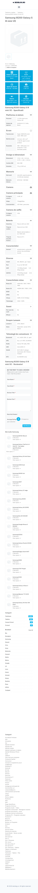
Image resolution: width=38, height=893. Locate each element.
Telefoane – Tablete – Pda (12, 853)
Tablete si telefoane (11, 849)
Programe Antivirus (10, 806)
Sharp (7, 678)
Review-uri (8, 820)
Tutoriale (7, 856)
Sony (6, 648)
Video (6, 863)
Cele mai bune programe (12, 757)
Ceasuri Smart (18, 622)
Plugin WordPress (10, 804)
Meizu (7, 660)
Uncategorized (9, 860)
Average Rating (11, 419)
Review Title (11, 392)
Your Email (10, 386)
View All (30, 630)
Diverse (7, 773)
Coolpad (7, 690)
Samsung (15, 432)
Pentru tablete (9, 797)
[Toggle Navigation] (19, 7)
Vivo (6, 645)
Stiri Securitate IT (10, 844)
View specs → (17, 439)
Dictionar (7, 768)
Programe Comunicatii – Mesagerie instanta (17, 809)
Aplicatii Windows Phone (12, 752)
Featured (7, 779)
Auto (6, 754)
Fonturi (7, 782)
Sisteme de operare (11, 831)
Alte (6, 739)
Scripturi (7, 824)
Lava (6, 669)
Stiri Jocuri (8, 842)
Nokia (7, 657)
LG (6, 666)
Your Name (10, 379)
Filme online (8, 781)
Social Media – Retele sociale (13, 833)
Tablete (18, 619)
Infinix (7, 687)
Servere (7, 827)
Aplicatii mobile (9, 748)
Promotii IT (8, 817)
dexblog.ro (20, 2)
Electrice (7, 775)
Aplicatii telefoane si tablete (13, 750)
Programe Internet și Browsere (14, 813)
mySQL (7, 795)
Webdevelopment (10, 869)
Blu (6, 633)
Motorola (8, 651)
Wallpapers (8, 867)
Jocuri (7, 793)
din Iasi (7, 770)
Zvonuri (18, 625)
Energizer (8, 636)
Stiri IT (7, 838)
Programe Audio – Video (12, 808)
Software (7, 835)
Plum (6, 684)
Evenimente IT (9, 777)
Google (7, 663)
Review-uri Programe (11, 822)
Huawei (7, 654)
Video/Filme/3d (9, 865)
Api (6, 743)
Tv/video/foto (9, 858)
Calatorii (7, 755)
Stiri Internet (8, 836)
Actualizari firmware (11, 737)
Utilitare (7, 862)
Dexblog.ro (8, 766)
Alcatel (7, 675)
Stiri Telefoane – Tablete (12, 847)
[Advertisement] (19, 713)
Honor (7, 672)
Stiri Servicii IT (9, 845)
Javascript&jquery (10, 790)
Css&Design (8, 764)
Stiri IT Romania (9, 840)
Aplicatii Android (9, 744)
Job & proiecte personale (12, 791)
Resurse (7, 818)
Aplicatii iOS (8, 746)
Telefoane (14, 65)
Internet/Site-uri (9, 788)
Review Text (11, 399)
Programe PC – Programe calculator (15, 815)
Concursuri (8, 761)
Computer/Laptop (10, 759)
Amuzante (8, 741)
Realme (7, 681)
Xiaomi (7, 642)
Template (7, 854)
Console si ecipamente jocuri (13, 762)
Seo (6, 826)
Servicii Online (9, 829)
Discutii (7, 772)
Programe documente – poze (13, 811)
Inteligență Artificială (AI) (12, 786)
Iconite (7, 784)
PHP (6, 800)
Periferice (8, 799)
